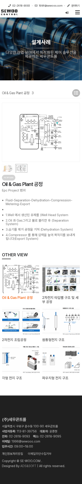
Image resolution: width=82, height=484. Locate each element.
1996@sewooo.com (26, 441)
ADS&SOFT (28, 466)
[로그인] (67, 13)
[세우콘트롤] (9, 12)
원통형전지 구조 (53, 340)
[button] (75, 132)
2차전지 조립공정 (14, 340)
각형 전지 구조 (12, 378)
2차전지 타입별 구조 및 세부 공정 (60, 300)
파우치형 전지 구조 (55, 378)
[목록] (76, 93)
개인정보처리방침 (12, 453)
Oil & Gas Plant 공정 (17, 298)
